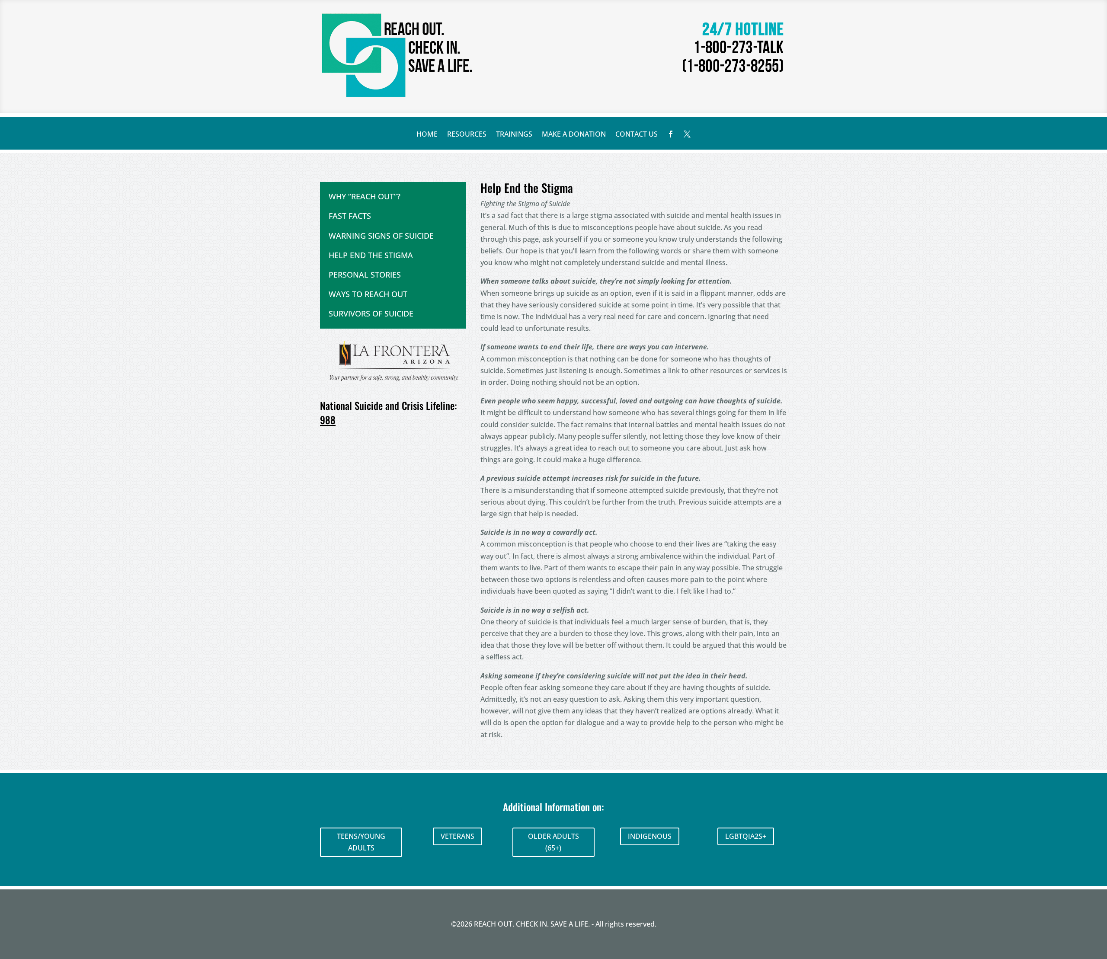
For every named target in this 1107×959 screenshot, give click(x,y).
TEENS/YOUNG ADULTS (361, 842)
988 (328, 419)
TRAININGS (514, 135)
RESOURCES (466, 135)
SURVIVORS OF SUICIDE (371, 313)
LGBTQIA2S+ (745, 836)
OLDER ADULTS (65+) (553, 842)
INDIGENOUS (650, 836)
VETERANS (457, 836)
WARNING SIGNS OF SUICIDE (381, 235)
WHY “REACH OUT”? (364, 196)
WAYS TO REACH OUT (368, 294)
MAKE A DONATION (574, 135)
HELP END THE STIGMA (371, 255)
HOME (427, 135)
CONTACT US (636, 135)
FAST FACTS (350, 216)
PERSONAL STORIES (365, 274)
